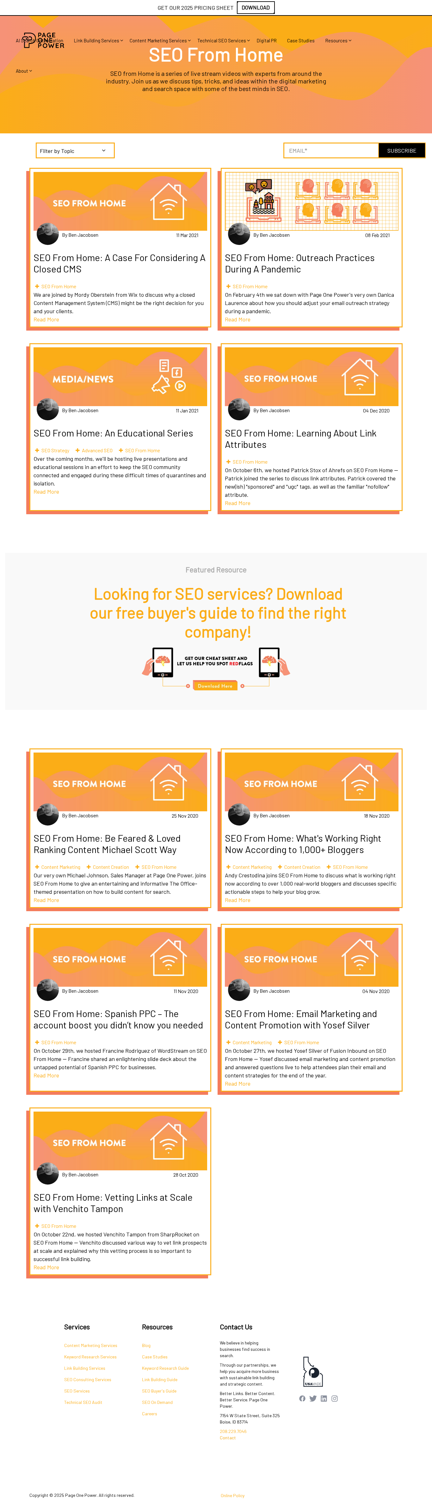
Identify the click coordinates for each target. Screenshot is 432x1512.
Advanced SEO (97, 450)
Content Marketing (60, 867)
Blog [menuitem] (146, 1345)
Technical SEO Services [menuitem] (221, 40)
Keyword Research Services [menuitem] (90, 1356)
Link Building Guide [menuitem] (159, 1379)
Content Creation (111, 867)
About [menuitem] (22, 71)
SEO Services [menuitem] (77, 1390)
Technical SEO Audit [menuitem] (83, 1402)
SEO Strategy (55, 450)
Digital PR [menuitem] (266, 40)
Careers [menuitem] (149, 1413)
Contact (228, 1437)
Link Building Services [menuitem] (96, 40)
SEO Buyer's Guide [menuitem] (159, 1390)
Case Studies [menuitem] (301, 40)
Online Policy (232, 1495)
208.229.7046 (233, 1431)
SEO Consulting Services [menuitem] (87, 1379)
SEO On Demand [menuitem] (157, 1402)
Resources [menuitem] (336, 40)
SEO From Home (58, 286)
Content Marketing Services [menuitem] (158, 40)
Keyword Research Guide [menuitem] (165, 1368)
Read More (46, 319)
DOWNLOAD (256, 7)
